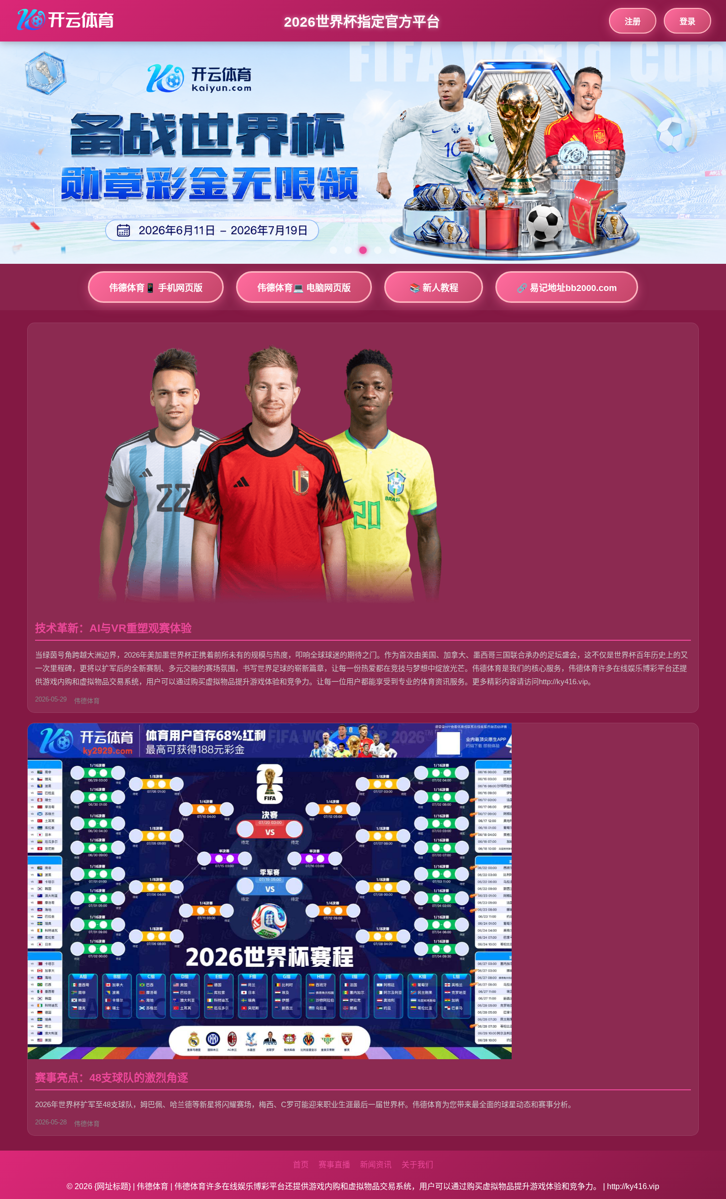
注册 (633, 21)
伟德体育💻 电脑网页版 (304, 288)
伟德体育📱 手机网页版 (155, 288)
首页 (301, 1164)
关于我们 (417, 1164)
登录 (687, 21)
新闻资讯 (376, 1164)
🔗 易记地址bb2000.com (567, 288)
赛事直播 (334, 1164)
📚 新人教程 (433, 288)
